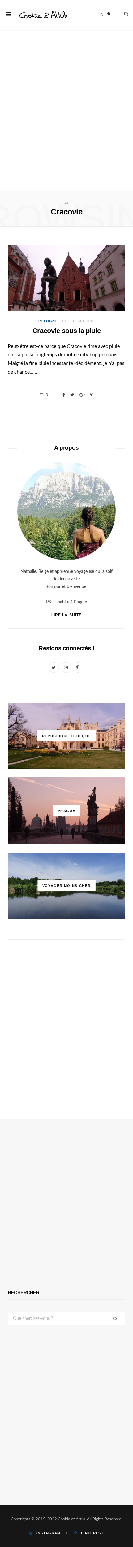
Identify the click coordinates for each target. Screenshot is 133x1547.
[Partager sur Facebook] (63, 395)
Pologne (47, 321)
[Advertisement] (66, 121)
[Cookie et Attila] (43, 15)
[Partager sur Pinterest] (91, 395)
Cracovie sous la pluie (66, 331)
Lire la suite (66, 615)
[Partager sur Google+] (82, 395)
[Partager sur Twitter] (72, 395)
